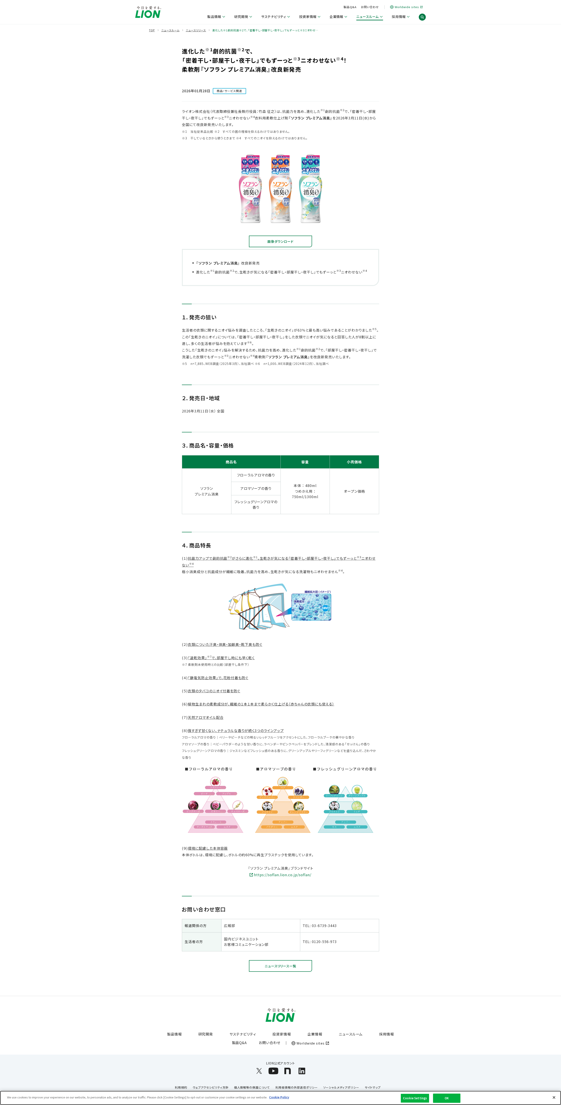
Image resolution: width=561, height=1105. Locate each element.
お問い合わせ (370, 7)
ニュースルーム (351, 1034)
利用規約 (181, 1087)
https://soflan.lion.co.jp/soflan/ (282, 874)
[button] (422, 17)
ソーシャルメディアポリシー (341, 1087)
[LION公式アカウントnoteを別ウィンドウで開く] (288, 1071)
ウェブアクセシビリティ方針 (210, 1087)
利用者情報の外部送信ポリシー (296, 1087)
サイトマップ (373, 1087)
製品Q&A (350, 7)
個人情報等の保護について (252, 1087)
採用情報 (386, 1034)
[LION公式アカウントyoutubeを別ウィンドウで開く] (273, 1071)
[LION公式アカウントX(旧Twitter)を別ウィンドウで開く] (259, 1071)
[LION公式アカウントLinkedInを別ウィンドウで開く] (302, 1071)
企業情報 (314, 1034)
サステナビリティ (242, 1034)
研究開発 (205, 1034)
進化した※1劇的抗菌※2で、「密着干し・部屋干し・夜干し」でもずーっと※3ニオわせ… (265, 30)
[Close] (554, 1097)
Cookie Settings (415, 1098)
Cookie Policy (279, 1097)
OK (447, 1098)
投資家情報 (281, 1034)
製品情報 (174, 1034)
